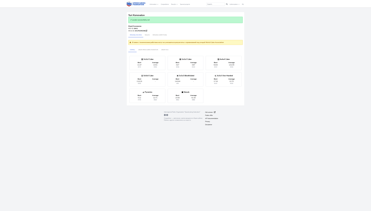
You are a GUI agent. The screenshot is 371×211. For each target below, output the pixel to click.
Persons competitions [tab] (160, 35)
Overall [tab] (132, 50)
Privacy (207, 121)
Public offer (209, 115)
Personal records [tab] (136, 35)
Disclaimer (208, 125)
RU (243, 4)
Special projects (185, 4)
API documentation (211, 118)
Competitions (165, 4)
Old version (209, 112)
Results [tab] (147, 35)
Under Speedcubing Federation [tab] (148, 50)
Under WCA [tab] (164, 50)
